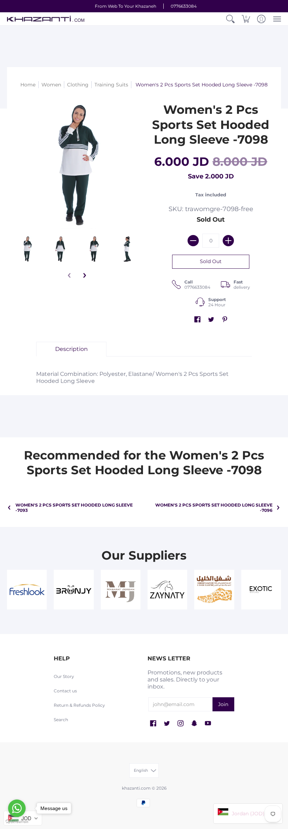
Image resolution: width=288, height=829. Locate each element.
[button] (230, 18)
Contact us (65, 690)
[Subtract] (193, 240)
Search (61, 719)
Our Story (64, 676)
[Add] (228, 240)
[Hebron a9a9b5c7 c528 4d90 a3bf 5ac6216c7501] (214, 589)
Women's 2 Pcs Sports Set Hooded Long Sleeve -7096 (214, 507)
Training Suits (111, 84)
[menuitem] (230, 18)
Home (27, 84)
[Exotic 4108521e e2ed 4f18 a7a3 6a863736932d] (261, 589)
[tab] (71, 349)
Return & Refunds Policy (79, 705)
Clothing (78, 84)
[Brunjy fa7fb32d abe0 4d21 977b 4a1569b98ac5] (73, 589)
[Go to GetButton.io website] (17, 822)
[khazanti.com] (45, 18)
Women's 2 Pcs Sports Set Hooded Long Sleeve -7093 (74, 507)
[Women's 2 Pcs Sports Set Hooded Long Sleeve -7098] (27, 249)
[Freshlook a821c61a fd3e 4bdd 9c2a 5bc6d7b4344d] (27, 589)
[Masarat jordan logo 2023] (120, 589)
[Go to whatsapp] (17, 808)
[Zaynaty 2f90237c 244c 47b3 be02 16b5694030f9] (167, 589)
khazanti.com (136, 788)
